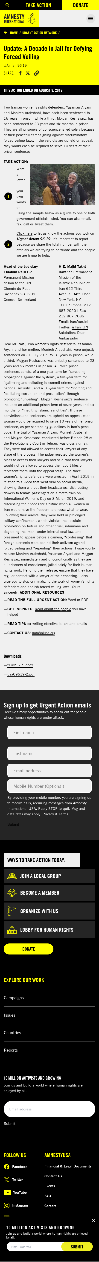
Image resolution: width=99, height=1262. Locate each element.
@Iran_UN (80, 327)
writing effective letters (50, 623)
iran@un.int (79, 321)
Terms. (64, 814)
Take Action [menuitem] (38, 5)
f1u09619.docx (20, 665)
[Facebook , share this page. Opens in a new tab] (20, 73)
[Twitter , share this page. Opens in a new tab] (27, 73)
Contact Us (53, 1176)
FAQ (47, 1195)
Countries (12, 1032)
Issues (9, 1015)
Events (49, 1186)
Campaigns (14, 997)
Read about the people (53, 609)
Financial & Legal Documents (67, 1166)
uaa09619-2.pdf (21, 674)
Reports (11, 1049)
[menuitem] (7, 5)
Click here (24, 233)
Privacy (48, 814)
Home (14, 32)
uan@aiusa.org (43, 632)
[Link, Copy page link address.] (36, 73)
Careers (50, 1205)
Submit (13, 824)
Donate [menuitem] (86, 6)
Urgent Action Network (39, 32)
